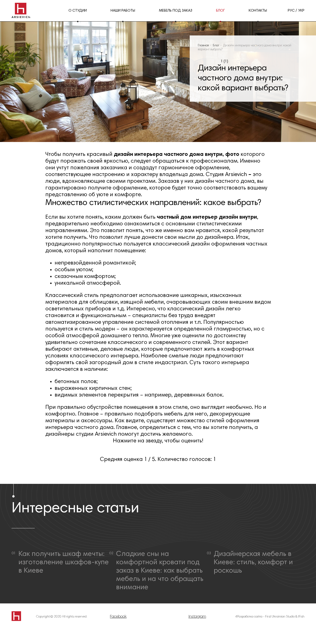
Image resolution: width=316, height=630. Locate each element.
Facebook (118, 617)
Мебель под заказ (175, 11)
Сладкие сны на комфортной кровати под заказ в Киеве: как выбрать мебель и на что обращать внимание (159, 571)
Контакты (258, 11)
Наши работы (123, 11)
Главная (203, 45)
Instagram (197, 617)
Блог (220, 11)
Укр (301, 11)
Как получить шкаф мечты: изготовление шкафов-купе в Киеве (64, 562)
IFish (301, 616)
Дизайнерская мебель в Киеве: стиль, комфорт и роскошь (253, 562)
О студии (77, 11)
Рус (291, 11)
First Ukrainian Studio (280, 616)
